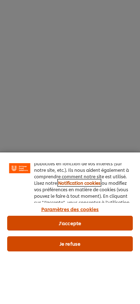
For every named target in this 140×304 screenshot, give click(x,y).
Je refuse (70, 243)
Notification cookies (79, 183)
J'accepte (70, 223)
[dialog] (70, 228)
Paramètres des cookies (70, 209)
